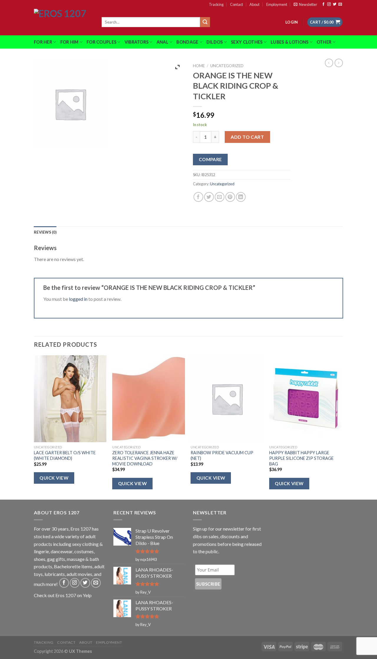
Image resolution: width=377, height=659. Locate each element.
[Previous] (34, 427)
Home (199, 65)
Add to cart (247, 137)
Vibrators (137, 41)
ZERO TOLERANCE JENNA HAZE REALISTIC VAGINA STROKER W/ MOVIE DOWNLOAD (144, 458)
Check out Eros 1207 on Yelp (63, 595)
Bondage (187, 41)
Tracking (216, 4)
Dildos (214, 41)
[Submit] (205, 22)
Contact (236, 4)
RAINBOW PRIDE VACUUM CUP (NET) (222, 455)
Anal (162, 41)
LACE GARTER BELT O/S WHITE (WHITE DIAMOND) (65, 455)
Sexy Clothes (246, 41)
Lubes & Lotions (289, 41)
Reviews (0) (45, 232)
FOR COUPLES (101, 41)
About (254, 4)
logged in (78, 299)
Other (324, 41)
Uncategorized (227, 65)
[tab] (45, 232)
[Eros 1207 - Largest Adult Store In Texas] (63, 22)
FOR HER (43, 41)
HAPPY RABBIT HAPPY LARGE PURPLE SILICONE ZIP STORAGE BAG (301, 458)
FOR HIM (69, 41)
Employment (276, 4)
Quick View (53, 477)
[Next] (341, 427)
